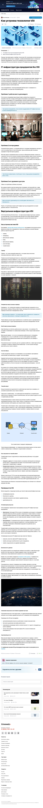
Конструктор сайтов (5, 739)
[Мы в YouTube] (9, 733)
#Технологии (29, 47)
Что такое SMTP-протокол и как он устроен (13, 707)
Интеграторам (4, 761)
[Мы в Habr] (12, 733)
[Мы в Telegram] (2, 733)
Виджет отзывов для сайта (6, 781)
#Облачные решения (16, 47)
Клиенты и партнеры (5, 745)
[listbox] (6, 14)
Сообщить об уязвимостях (6, 795)
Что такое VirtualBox (8, 700)
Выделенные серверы (5, 779)
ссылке (3, 648)
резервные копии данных (24, 556)
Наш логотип (3, 763)
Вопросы (12, 10)
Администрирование (6, 47)
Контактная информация (6, 787)
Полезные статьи (4, 793)
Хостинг (2, 771)
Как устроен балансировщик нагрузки (12, 714)
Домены (2, 777)
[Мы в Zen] (18, 733)
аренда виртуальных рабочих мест (16, 227)
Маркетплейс (19, 10)
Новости (3, 751)
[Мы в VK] (5, 733)
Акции (2, 753)
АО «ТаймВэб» (8, 801)
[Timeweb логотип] (21, 724)
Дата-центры (3, 791)
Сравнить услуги (4, 741)
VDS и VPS (3, 773)
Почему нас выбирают (5, 743)
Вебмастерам (4, 759)
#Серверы (24, 47)
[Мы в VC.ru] (15, 733)
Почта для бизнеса (5, 775)
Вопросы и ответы (5, 747)
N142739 (28, 802)
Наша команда (4, 789)
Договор (3, 749)
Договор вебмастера (5, 765)
